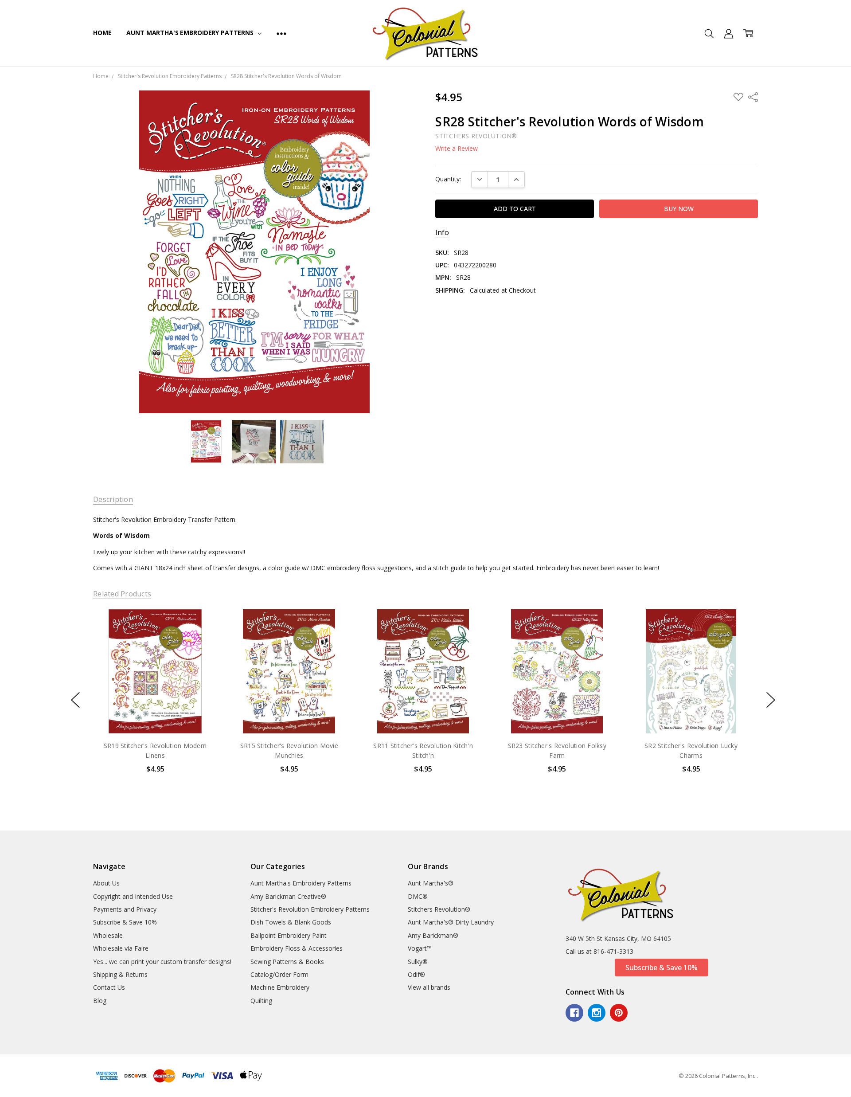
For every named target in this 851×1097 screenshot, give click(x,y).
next (770, 700)
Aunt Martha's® (430, 883)
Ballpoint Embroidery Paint (288, 935)
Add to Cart (155, 695)
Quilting (261, 1000)
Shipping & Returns (120, 974)
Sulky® (418, 961)
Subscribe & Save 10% (125, 922)
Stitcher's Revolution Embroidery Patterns (310, 909)
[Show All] (281, 33)
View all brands (429, 987)
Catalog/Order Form (279, 974)
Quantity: (448, 179)
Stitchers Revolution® (439, 909)
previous (75, 700)
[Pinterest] (619, 1013)
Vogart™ (420, 948)
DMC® (418, 896)
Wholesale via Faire (120, 948)
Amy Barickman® (433, 935)
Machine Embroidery (279, 987)
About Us (106, 883)
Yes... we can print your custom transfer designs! (162, 961)
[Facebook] (574, 1013)
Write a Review (456, 148)
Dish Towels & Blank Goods (290, 922)
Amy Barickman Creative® (288, 896)
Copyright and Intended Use (133, 896)
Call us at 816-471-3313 (599, 951)
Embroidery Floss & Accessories (296, 948)
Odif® (416, 974)
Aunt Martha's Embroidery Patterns (190, 32)
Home (102, 32)
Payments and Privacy (124, 909)
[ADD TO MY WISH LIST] (201, 639)
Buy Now (155, 714)
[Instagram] (596, 1013)
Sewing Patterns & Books (287, 961)
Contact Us (109, 987)
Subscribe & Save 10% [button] (661, 967)
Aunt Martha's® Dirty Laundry (451, 922)
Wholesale (108, 935)
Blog (99, 1000)
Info (442, 232)
